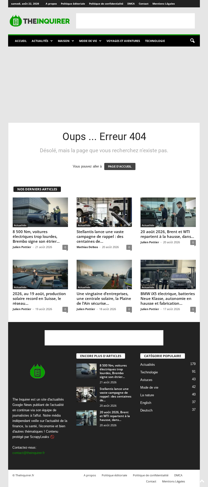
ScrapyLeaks (39, 437)
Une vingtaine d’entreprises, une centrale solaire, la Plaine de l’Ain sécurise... (104, 298)
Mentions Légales (163, 3)
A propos (51, 3)
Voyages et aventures (123, 41)
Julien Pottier (22, 247)
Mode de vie (88, 41)
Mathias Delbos (87, 247)
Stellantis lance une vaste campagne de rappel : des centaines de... (100, 236)
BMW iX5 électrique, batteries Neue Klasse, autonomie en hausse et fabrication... (168, 298)
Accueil (21, 41)
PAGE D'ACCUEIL (120, 166)
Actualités (40, 41)
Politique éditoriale (73, 3)
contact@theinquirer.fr (28, 453)
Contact (143, 3)
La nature (147, 395)
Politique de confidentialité (106, 3)
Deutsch (146, 410)
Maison (64, 41)
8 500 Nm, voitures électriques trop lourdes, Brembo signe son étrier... (36, 236)
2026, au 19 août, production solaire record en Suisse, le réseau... (39, 298)
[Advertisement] (135, 20)
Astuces (146, 380)
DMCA (131, 3)
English (145, 403)
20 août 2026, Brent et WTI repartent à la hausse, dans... (167, 234)
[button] (192, 41)
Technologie (155, 41)
